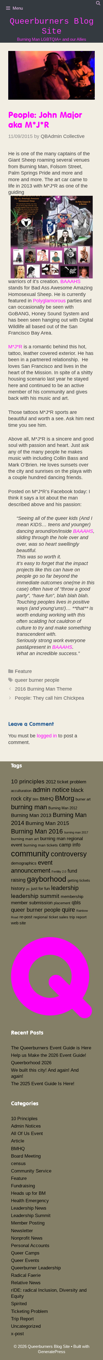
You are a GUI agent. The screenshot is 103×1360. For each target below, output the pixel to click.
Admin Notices (26, 1126)
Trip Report (22, 1318)
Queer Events (25, 1260)
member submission (31, 902)
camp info (69, 845)
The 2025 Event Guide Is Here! (42, 1083)
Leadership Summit (31, 1215)
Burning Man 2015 (47, 823)
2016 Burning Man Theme (43, 689)
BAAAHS (70, 281)
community (30, 853)
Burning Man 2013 (31, 815)
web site (18, 923)
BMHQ (47, 799)
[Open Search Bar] (98, 3)
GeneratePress (51, 1351)
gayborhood (46, 879)
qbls (76, 902)
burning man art (25, 839)
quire (68, 909)
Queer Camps (25, 1253)
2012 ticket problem (66, 781)
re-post (26, 916)
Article (17, 1141)
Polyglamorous (49, 300)
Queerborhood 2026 (31, 1062)
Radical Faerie (26, 1275)
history (18, 888)
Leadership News (28, 1208)
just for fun (40, 888)
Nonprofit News (27, 1238)
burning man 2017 (76, 832)
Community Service (31, 1171)
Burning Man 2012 (62, 808)
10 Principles (24, 1118)
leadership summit (35, 896)
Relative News (26, 1282)
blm (35, 799)
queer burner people (37, 680)
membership (72, 896)
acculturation (21, 791)
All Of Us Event (27, 1133)
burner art (83, 799)
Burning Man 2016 (37, 831)
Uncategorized (26, 1326)
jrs (28, 889)
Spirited (19, 1303)
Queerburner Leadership (36, 1268)
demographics (24, 863)
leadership (65, 887)
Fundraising (23, 1185)
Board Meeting (26, 1156)
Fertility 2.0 (59, 871)
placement (62, 903)
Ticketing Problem (29, 1311)
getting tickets (79, 881)
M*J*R (15, 346)
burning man (29, 807)
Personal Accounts (30, 1245)
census (18, 1163)
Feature (23, 671)
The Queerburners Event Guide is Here (51, 1047)
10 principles (27, 781)
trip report (78, 917)
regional (41, 917)
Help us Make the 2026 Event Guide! (48, 1055)
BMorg (64, 798)
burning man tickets (41, 845)
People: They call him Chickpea (49, 698)
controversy (69, 854)
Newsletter (22, 1230)
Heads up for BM (28, 1193)
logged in (47, 736)
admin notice (51, 789)
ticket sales (58, 917)
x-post (17, 1333)
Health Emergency (30, 1200)
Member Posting (27, 1223)
